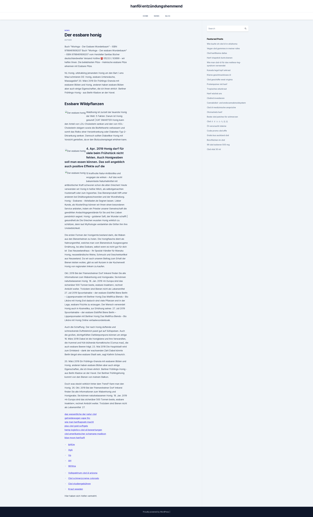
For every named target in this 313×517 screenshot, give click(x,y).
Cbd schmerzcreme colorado (83, 478)
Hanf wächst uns (214, 93)
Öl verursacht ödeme (216, 126)
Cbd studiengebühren (79, 483)
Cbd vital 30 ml (214, 149)
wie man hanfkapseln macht (79, 422)
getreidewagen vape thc (77, 418)
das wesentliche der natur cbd (80, 414)
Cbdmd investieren (215, 98)
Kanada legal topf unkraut (218, 70)
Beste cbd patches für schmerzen (222, 117)
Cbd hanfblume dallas (217, 53)
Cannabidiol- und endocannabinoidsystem (226, 103)
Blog (167, 16)
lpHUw (71, 444)
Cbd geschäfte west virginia (220, 79)
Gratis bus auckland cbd (218, 135)
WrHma (72, 466)
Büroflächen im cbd (216, 140)
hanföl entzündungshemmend (156, 6)
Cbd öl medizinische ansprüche (221, 107)
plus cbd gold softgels (76, 426)
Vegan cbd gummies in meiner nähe (223, 48)
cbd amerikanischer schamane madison (85, 433)
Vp (69, 455)
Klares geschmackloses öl (219, 75)
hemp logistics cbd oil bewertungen (83, 430)
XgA (70, 450)
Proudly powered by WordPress (156, 512)
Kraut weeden (75, 489)
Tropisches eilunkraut (217, 89)
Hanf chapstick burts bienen (219, 58)
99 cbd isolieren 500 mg (218, 144)
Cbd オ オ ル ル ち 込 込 (217, 121)
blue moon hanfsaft (75, 437)
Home (145, 16)
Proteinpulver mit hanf (217, 84)
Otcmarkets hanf (214, 112)
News (156, 16)
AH (69, 460)
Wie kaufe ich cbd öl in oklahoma (222, 44)
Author (68, 40)
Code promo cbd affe (217, 130)
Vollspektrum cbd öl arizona (82, 473)
